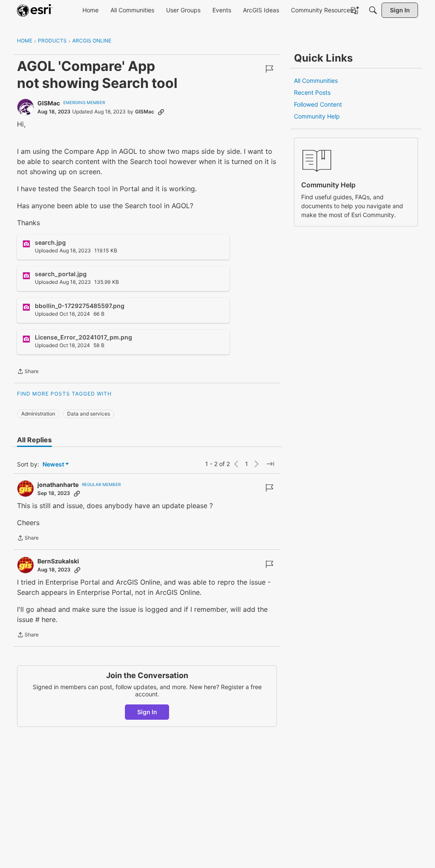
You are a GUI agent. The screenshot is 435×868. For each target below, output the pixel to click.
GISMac (48, 103)
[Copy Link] (161, 112)
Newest (53, 465)
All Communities (316, 80)
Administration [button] (38, 413)
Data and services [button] (88, 413)
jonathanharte (58, 484)
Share (28, 372)
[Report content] (269, 68)
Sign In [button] (147, 711)
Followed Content (318, 104)
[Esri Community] (35, 10)
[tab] (34, 440)
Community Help (317, 116)
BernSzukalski (58, 561)
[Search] (373, 10)
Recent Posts (312, 92)
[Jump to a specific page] (270, 464)
